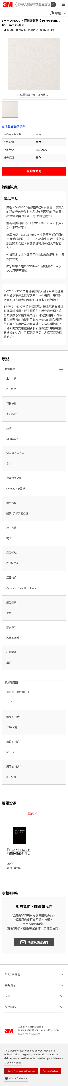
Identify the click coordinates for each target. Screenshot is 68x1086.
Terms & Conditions (28, 1030)
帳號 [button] (58, 13)
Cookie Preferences (50, 1030)
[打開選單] (63, 4)
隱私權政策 (35, 1027)
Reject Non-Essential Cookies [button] (21, 1071)
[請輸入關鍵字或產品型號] (53, 4)
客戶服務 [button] (10, 1007)
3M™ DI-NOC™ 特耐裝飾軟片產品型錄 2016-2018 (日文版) (19, 852)
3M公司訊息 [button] (13, 974)
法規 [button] (7, 996)
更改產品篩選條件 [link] (13, 126)
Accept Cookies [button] (50, 1071)
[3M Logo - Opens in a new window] (8, 4)
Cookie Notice (13, 1062)
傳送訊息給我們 (38, 942)
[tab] (32, 814)
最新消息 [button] (10, 985)
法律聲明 (22, 1027)
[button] (16, 1079)
